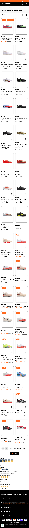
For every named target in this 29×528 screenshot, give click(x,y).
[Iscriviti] (26, 499)
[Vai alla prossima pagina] (6, 448)
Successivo (8, 475)
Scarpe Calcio (13, 7)
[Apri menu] (2, 3)
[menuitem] (26, 3)
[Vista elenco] (23, 15)
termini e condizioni (7, 503)
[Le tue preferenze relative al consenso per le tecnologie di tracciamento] (2, 525)
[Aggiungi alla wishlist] (11, 32)
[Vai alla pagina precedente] (3, 448)
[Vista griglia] (26, 15)
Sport (3, 7)
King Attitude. (16, 522)
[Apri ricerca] (22, 3)
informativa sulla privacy (22, 503)
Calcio (7, 7)
